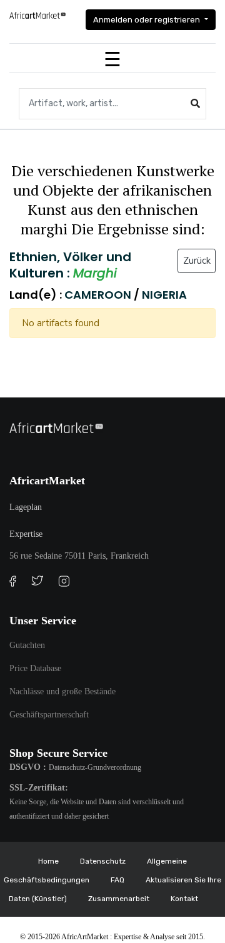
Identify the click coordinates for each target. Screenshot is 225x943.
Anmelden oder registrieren (147, 19)
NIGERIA (164, 294)
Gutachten (27, 645)
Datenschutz (103, 861)
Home (48, 861)
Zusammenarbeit (118, 898)
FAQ (117, 880)
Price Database (35, 668)
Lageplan (25, 507)
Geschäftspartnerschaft (49, 714)
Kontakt (184, 898)
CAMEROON (99, 294)
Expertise (25, 534)
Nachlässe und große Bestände (62, 691)
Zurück (197, 260)
